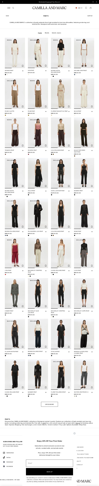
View (7, 15)
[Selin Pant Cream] (74, 115)
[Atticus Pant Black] (51, 355)
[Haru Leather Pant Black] (51, 194)
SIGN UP (49, 472)
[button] (90, 15)
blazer (78, 423)
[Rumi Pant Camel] (28, 115)
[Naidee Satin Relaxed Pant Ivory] (51, 76)
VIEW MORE (49, 404)
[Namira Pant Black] (74, 194)
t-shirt (44, 423)
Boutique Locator (77, 450)
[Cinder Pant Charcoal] (5, 315)
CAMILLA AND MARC (77, 447)
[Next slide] (23, 53)
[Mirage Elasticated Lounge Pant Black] (74, 357)
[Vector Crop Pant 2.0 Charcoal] (76, 396)
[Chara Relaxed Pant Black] (53, 274)
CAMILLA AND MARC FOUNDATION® (82, 457)
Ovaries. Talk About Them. (80, 454)
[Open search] (13, 8)
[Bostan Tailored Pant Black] (7, 235)
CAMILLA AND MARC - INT (8, 479)
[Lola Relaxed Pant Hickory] (53, 154)
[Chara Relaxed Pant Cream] (51, 274)
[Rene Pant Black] (74, 235)
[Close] (93, 2)
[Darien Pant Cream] (7, 74)
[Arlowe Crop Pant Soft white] (76, 74)
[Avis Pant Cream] (28, 74)
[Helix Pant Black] (28, 194)
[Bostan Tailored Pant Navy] (5, 235)
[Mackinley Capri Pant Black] (74, 315)
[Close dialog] (74, 433)
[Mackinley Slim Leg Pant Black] (28, 316)
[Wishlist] (86, 8)
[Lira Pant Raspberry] (5, 274)
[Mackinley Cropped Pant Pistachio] (28, 276)
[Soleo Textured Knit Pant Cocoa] (74, 155)
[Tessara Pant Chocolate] (5, 154)
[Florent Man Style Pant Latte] (51, 115)
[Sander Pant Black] (28, 396)
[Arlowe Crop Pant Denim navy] (74, 74)
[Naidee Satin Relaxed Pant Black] (53, 76)
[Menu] (8, 8)
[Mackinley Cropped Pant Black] (30, 276)
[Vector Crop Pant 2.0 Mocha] (74, 396)
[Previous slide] (7, 53)
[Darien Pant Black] (5, 74)
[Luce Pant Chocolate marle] (74, 274)
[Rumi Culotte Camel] (5, 115)
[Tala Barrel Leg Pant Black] (28, 235)
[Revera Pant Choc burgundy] (28, 154)
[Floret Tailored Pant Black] (51, 396)
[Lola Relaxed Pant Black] (51, 154)
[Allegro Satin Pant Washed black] (5, 355)
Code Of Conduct (77, 464)
